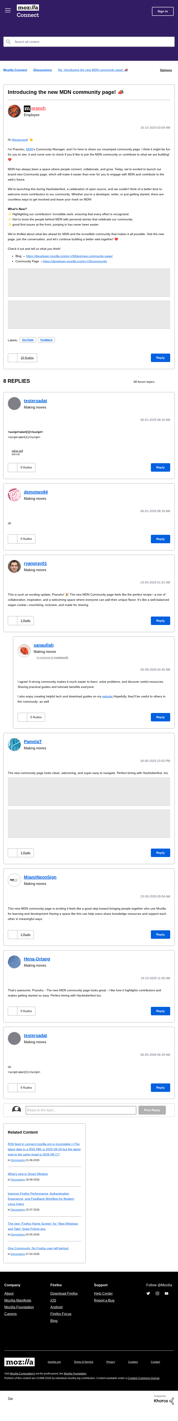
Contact (9, 1371)
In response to (55, 655)
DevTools (28, 339)
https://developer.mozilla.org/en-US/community (78, 260)
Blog (53, 1322)
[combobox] (89, 42)
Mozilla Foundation (19, 1308)
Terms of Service (86, 1363)
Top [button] (11, 1410)
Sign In (163, 11)
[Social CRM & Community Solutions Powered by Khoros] (164, 1411)
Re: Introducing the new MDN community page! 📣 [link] (95, 70)
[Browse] (8, 10)
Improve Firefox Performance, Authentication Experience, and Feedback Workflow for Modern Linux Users (43, 1200)
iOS (52, 1301)
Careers (10, 1315)
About (9, 1294)
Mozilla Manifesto (18, 1301)
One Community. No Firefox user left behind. (40, 1249)
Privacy (115, 1363)
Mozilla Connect (28, 11)
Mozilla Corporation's (24, 1381)
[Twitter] (148, 1294)
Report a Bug (103, 1301)
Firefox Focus (60, 1315)
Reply (160, 357)
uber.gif (18, 450)
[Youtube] (166, 1294)
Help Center (102, 1294)
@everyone (20, 139)
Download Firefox (64, 1294)
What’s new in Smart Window (28, 1175)
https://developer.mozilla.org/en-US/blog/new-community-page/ (73, 255)
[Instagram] (157, 1294)
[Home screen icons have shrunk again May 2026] (171, 381)
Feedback (49, 339)
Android (55, 1308)
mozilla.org (55, 1363)
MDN (29, 148)
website (114, 693)
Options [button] (165, 70)
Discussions (43, 70)
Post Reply (151, 1111)
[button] (13, 357)
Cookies (138, 1363)
